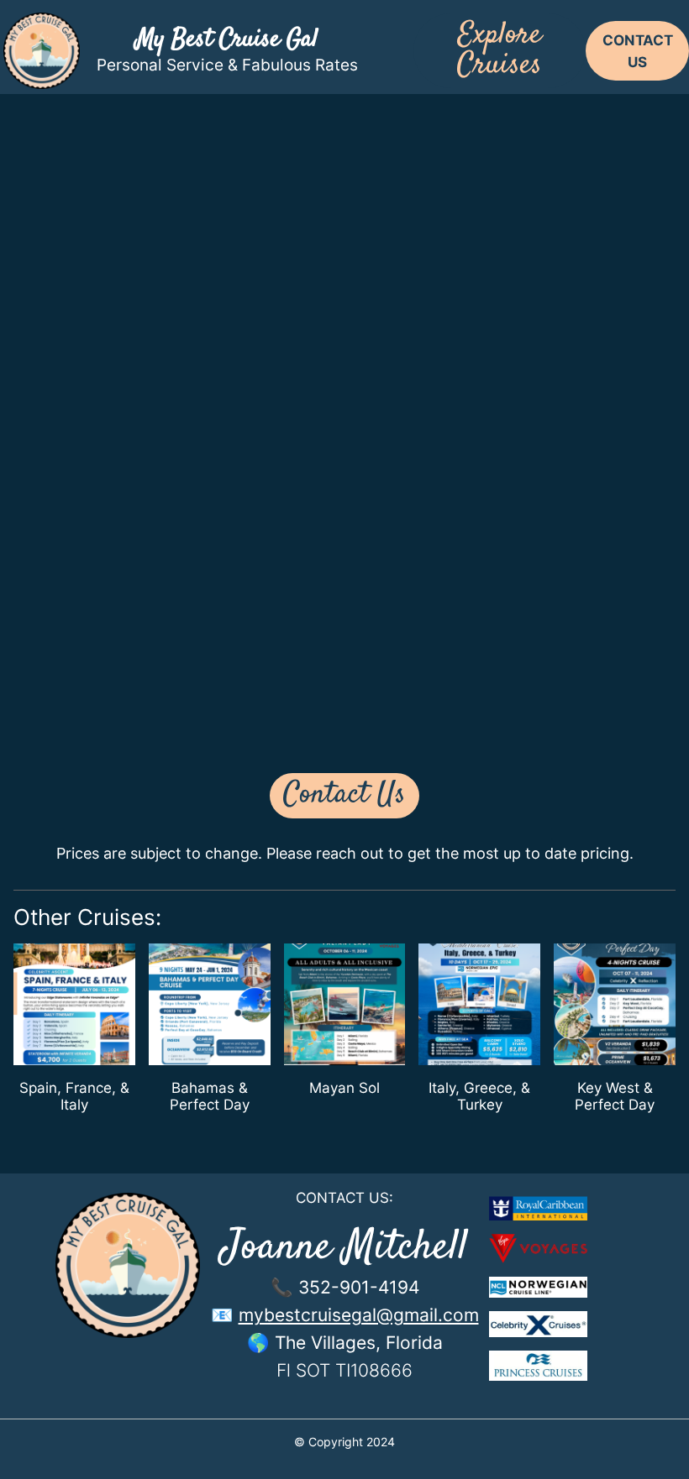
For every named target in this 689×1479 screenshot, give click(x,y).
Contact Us (344, 795)
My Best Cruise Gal (227, 40)
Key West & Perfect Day (615, 1096)
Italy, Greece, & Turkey (479, 1096)
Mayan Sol (344, 1087)
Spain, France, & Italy (74, 1096)
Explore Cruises (499, 50)
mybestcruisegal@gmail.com (359, 1314)
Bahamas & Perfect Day (210, 1096)
